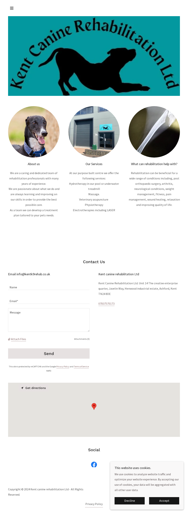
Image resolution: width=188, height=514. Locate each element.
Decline (129, 501)
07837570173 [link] (106, 303)
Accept (164, 501)
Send (49, 353)
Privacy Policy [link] (62, 366)
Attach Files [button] (18, 339)
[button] (11, 8)
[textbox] (49, 285)
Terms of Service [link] (81, 366)
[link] (94, 465)
